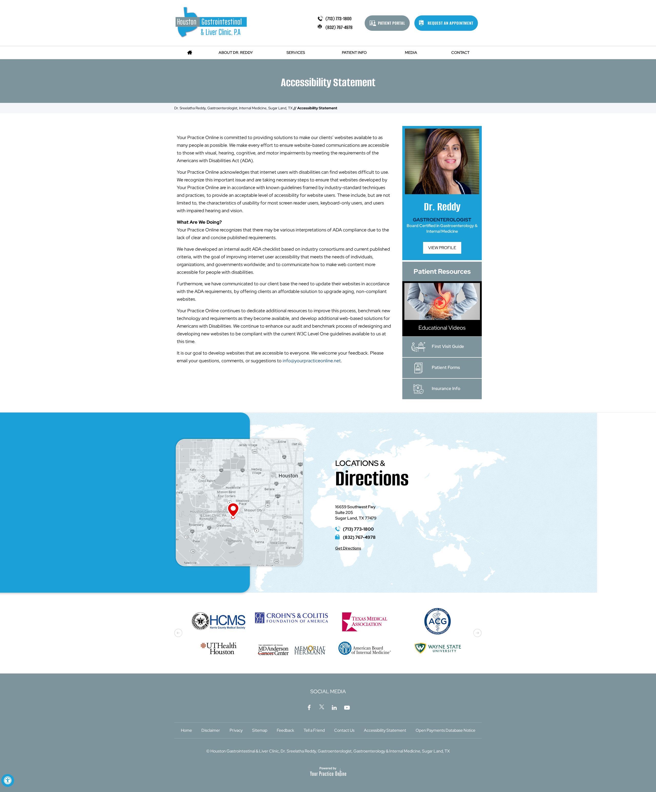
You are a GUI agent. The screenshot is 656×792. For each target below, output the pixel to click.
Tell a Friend (314, 730)
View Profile (442, 247)
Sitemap (259, 730)
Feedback (285, 730)
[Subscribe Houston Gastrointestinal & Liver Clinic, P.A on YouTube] (347, 707)
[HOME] (189, 52)
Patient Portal (391, 23)
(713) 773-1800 (338, 18)
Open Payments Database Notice (445, 730)
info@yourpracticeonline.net (312, 361)
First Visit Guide (448, 346)
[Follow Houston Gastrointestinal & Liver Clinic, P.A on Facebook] (309, 707)
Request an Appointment (450, 23)
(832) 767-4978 (339, 27)
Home (186, 730)
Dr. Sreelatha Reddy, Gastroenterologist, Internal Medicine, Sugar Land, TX (233, 108)
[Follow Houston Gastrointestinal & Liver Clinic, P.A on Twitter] (322, 707)
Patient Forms (446, 367)
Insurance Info (446, 388)
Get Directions (348, 548)
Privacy (236, 730)
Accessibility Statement (385, 730)
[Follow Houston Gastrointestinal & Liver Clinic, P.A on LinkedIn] (334, 707)
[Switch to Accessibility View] (7, 780)
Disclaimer (210, 730)
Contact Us (344, 730)
